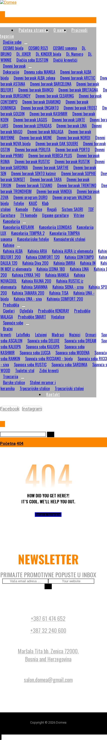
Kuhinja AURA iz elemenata (72, 251)
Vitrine (79, 215)
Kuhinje (8, 245)
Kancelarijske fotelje (33, 239)
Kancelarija (11, 221)
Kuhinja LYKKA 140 (26, 275)
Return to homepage (48, 514)
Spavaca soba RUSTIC (30, 365)
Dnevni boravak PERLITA (33, 150)
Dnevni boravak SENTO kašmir (33, 173)
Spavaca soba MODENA (72, 353)
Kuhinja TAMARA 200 (28, 293)
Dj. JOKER (23, 54)
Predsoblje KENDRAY (53, 311)
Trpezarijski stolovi (69, 388)
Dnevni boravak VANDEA (54, 191)
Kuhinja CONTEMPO (79, 257)
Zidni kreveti (49, 370)
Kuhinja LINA (79, 269)
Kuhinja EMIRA (64, 263)
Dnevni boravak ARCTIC (77, 78)
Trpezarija (10, 376)
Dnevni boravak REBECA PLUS (50, 156)
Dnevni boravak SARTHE (50, 167)
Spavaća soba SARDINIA (69, 365)
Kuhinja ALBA (13, 251)
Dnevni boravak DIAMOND (41, 102)
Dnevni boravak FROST (80, 108)
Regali (52, 209)
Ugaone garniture (55, 215)
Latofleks (23, 335)
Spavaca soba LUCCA (35, 353)
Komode (22, 209)
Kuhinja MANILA (57, 275)
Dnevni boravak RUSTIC (32, 161)
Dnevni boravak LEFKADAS (32, 126)
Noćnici (74, 335)
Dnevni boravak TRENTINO (76, 185)
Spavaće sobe (13, 323)
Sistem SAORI (72, 209)
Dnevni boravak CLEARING (55, 96)
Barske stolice (14, 382)
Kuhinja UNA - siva (28, 299)
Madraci (58, 335)
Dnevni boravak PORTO (72, 150)
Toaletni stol (24, 370)
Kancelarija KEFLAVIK (18, 227)
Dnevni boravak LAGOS (30, 120)
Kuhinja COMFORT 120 (43, 257)
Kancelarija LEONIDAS (55, 227)
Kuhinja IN (88, 263)
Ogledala (26, 311)
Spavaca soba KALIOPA (42, 347)
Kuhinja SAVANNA (34, 287)
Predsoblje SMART (32, 317)
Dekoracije (11, 72)
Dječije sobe (12, 42)
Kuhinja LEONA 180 (51, 269)
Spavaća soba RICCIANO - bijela (49, 359)
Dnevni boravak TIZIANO (34, 185)
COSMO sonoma (65, 48)
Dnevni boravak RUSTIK (72, 161)
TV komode (28, 215)
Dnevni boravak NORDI (73, 138)
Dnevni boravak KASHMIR (48, 114)
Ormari (90, 335)
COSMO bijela (13, 48)
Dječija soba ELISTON (32, 60)
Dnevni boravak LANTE (68, 120)
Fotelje (19, 203)
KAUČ (33, 203)
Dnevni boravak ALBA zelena (34, 78)
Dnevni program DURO (30, 197)
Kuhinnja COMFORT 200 (65, 299)
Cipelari (9, 311)
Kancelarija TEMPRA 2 (28, 233)
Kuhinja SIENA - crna (68, 287)
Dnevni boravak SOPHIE (78, 173)
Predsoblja (11, 305)
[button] (2, 14)
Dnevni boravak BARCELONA (50, 84)
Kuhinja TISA (58, 293)
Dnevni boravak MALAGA (45, 132)
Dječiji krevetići (65, 60)
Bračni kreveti (6, 332)
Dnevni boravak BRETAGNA (78, 90)
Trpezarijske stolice (35, 388)
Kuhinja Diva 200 (35, 263)
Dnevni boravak (14, 66)
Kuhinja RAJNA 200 (36, 281)
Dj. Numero (74, 54)
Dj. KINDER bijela (48, 54)
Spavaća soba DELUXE (43, 341)
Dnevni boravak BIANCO (36, 90)
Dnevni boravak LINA (71, 126)
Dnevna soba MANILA (39, 72)
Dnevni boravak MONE (35, 138)
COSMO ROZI (38, 48)
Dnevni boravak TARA (46, 179)
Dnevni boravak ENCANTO (40, 108)
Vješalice (57, 317)
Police (37, 209)
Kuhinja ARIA (37, 251)
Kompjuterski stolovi (69, 239)
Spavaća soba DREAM (80, 341)
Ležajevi (41, 335)
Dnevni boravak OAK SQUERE (57, 144)
